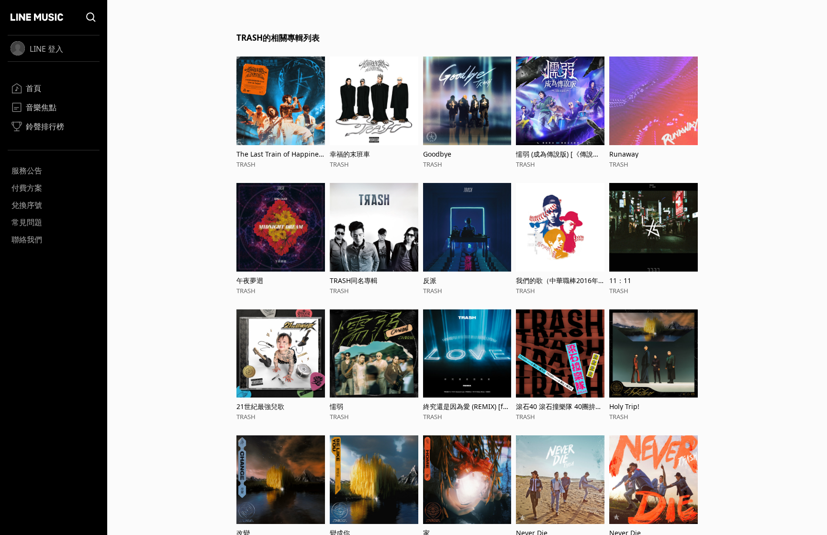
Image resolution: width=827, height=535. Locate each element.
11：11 (620, 280)
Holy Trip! (624, 406)
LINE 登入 (46, 49)
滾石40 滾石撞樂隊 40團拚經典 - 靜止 (559, 406)
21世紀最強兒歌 (260, 406)
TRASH (246, 164)
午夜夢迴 (249, 280)
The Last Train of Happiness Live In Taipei (279, 154)
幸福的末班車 (350, 154)
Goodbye (437, 154)
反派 (429, 280)
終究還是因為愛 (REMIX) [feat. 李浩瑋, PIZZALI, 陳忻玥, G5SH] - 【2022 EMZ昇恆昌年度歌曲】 (467, 406)
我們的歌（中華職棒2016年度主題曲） (557, 280)
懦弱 (336, 406)
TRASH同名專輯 (354, 280)
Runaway (623, 154)
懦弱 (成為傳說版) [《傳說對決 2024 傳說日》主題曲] (558, 154)
